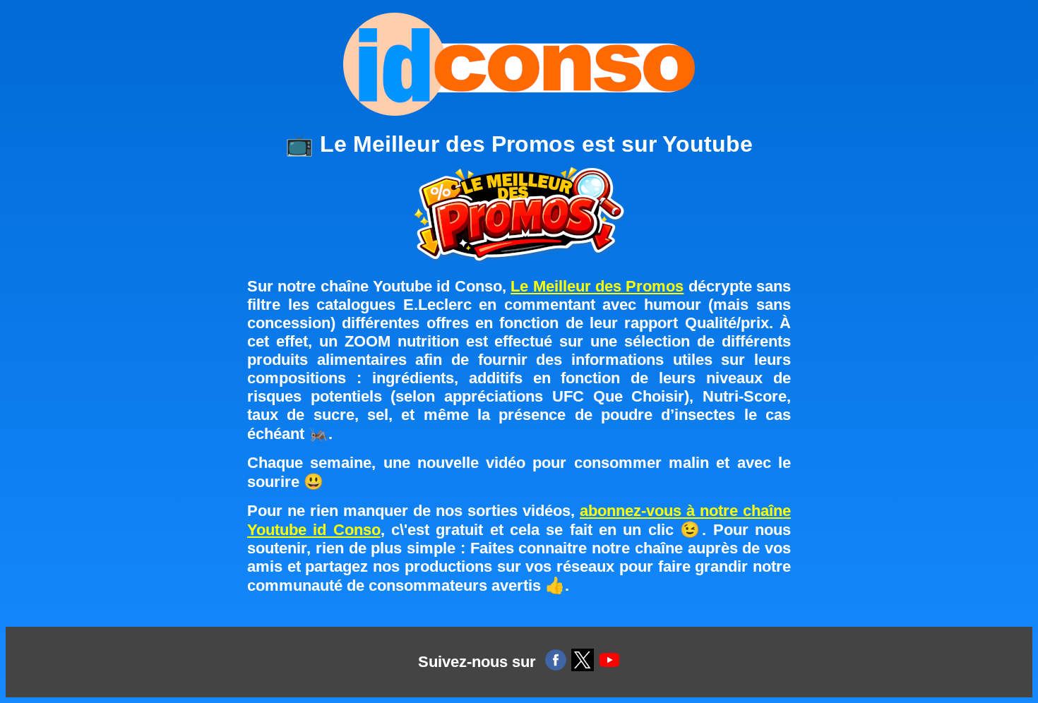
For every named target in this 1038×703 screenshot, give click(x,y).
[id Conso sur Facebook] (555, 662)
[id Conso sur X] (582, 662)
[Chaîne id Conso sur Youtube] (609, 662)
